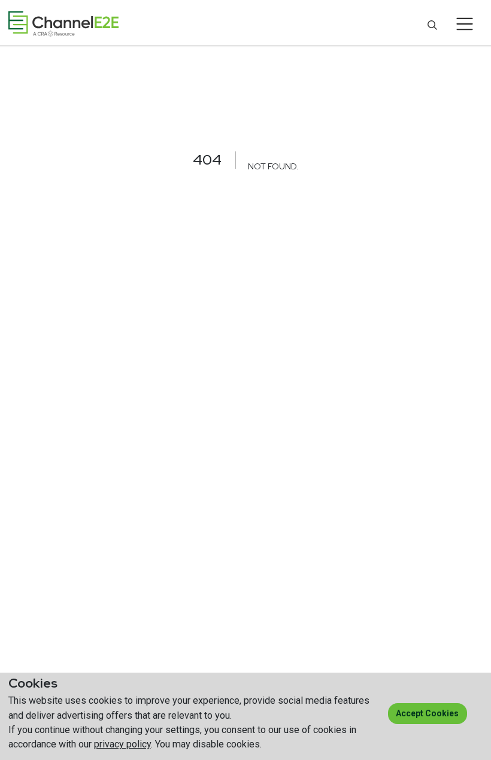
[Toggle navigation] (465, 24)
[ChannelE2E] (63, 23)
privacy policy (122, 744)
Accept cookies (427, 713)
